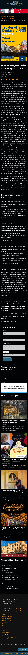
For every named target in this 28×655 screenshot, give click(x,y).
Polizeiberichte (8, 586)
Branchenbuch (6, 618)
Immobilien (5, 622)
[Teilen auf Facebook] (13, 79)
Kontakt (4, 630)
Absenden (7, 359)
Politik (6, 570)
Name (5, 330)
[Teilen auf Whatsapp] (10, 79)
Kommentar (7, 343)
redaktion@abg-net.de (14, 608)
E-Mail (5, 337)
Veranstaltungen (7, 616)
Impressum (5, 634)
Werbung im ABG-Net (9, 638)
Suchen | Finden (7, 620)
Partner (4, 636)
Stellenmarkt (6, 624)
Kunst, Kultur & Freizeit (7, 18)
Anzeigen (5, 626)
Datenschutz (6, 632)
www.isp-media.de (18, 611)
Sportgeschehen (9, 572)
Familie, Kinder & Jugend (11, 577)
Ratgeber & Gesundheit (11, 588)
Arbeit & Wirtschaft (10, 568)
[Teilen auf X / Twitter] (6, 79)
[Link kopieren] (16, 79)
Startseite (3, 16)
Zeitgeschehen (8, 566)
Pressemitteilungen (10, 579)
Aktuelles (11, 16)
